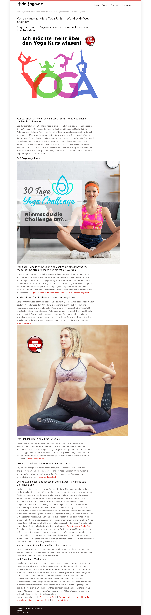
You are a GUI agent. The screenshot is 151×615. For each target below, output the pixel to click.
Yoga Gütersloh (24, 323)
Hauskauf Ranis (43, 600)
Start (18, 12)
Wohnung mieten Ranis (69, 597)
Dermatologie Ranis (60, 600)
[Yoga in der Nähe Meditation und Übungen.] (30, 5)
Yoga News (115, 5)
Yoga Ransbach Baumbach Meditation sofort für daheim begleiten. (60, 292)
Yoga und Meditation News (31, 12)
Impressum (126, 5)
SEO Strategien (23, 612)
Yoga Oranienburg (36, 458)
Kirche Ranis (86, 597)
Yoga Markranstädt (47, 477)
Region (104, 5)
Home (96, 5)
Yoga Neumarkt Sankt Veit (78, 526)
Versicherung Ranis (48, 597)
